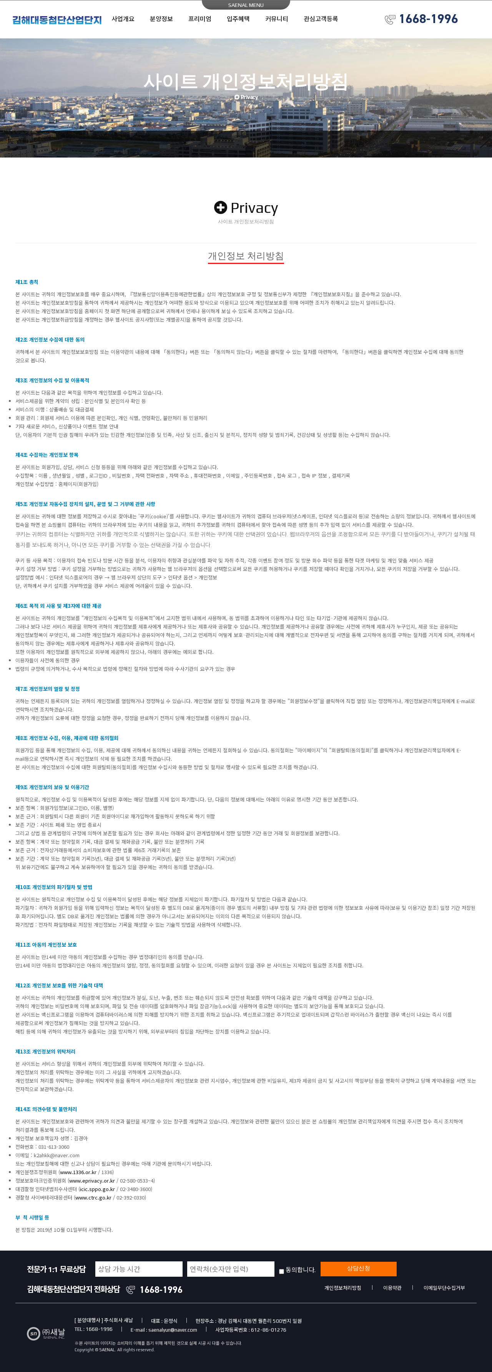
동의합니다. (302, 1270)
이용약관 (392, 1288)
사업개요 (123, 19)
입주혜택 (238, 19)
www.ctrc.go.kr (93, 1197)
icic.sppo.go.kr (97, 1189)
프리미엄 (199, 19)
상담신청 (358, 1268)
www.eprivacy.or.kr (92, 1180)
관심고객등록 (321, 19)
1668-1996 (428, 18)
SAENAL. (107, 1349)
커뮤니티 (276, 19)
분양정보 (161, 19)
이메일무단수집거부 (444, 1288)
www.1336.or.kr (78, 1172)
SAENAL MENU (246, 5)
